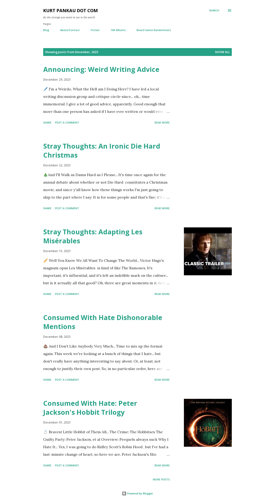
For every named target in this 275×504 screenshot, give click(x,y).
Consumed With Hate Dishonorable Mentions (102, 322)
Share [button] (47, 122)
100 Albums (118, 30)
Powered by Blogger (139, 493)
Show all (222, 52)
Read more (162, 122)
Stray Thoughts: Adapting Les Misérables (92, 236)
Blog (46, 30)
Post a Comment (67, 122)
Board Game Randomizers (154, 30)
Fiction (95, 30)
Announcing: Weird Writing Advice (101, 69)
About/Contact (70, 30)
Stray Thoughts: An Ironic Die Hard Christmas (101, 150)
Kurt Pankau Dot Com (70, 10)
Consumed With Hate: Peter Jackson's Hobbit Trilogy (90, 408)
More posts (161, 479)
